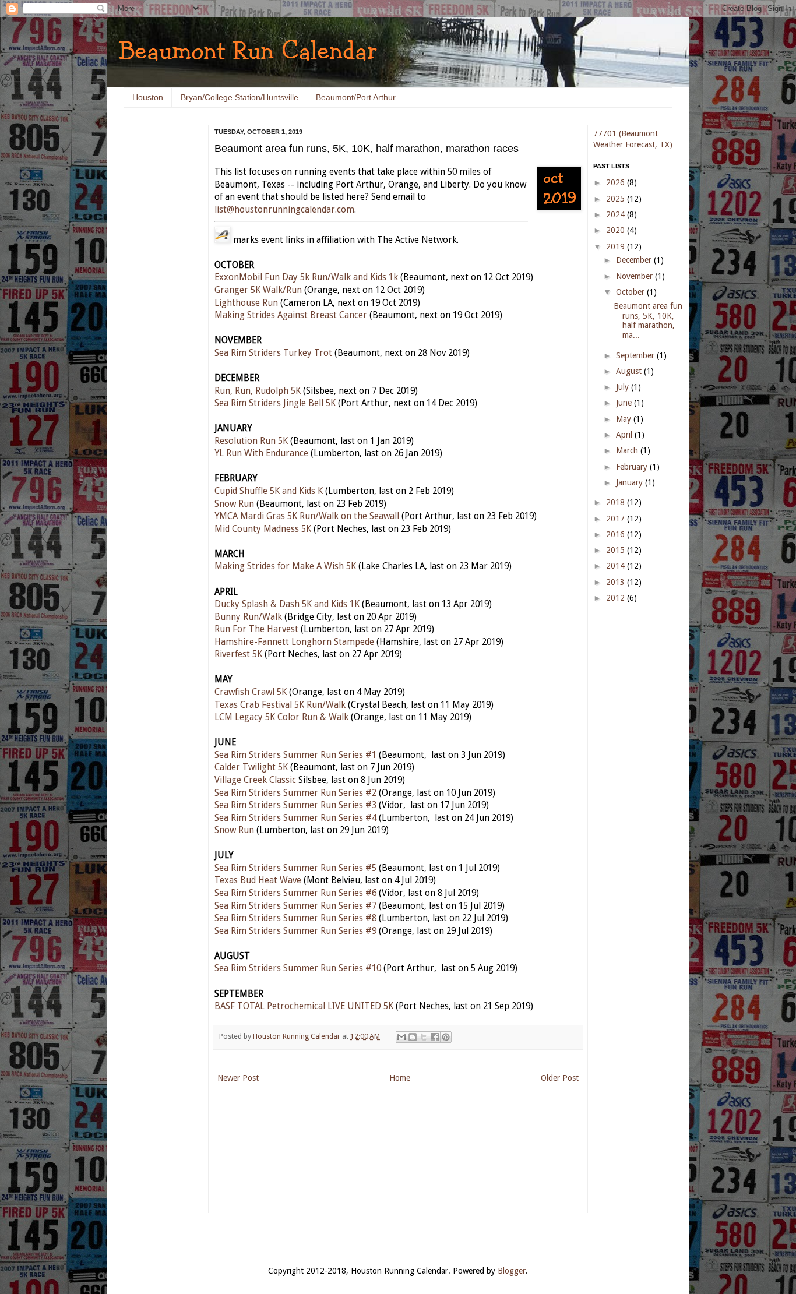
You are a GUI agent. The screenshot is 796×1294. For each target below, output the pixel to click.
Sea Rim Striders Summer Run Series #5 (295, 868)
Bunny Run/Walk (248, 617)
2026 (616, 182)
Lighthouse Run (246, 303)
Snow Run (234, 504)
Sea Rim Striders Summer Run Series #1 (295, 755)
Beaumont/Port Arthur (356, 97)
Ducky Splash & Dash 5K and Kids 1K (287, 604)
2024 (616, 214)
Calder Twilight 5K (251, 767)
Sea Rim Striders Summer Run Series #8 (295, 918)
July (623, 387)
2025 (616, 198)
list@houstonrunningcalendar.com (284, 209)
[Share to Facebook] (435, 1037)
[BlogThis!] (412, 1037)
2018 (616, 502)
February (633, 466)
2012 (616, 597)
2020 (616, 230)
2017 (616, 518)
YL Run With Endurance (261, 453)
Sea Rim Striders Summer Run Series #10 (297, 968)
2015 (616, 550)
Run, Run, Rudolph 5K (257, 391)
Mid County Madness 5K (262, 529)
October (631, 292)
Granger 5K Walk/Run (258, 290)
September (636, 355)
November (635, 276)
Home (399, 1078)
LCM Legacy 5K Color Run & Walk (281, 717)
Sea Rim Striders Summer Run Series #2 (295, 793)
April (625, 434)
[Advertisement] (159, 303)
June (625, 402)
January (630, 482)
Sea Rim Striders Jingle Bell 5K (275, 403)
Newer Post (238, 1078)
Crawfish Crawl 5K (250, 692)
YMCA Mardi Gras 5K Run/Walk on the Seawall (306, 516)
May (624, 419)
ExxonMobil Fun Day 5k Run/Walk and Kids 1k (306, 277)
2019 (616, 246)
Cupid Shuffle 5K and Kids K (268, 491)
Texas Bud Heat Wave (257, 880)
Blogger (512, 1270)
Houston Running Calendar (297, 1036)
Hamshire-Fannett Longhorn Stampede (294, 642)
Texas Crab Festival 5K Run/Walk (280, 705)
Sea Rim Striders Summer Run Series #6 (295, 893)
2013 (616, 582)
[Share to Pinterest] (446, 1037)
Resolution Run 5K (251, 441)
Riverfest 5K (238, 654)
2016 (616, 534)
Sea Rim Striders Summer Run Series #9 (295, 931)
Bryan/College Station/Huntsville (239, 97)
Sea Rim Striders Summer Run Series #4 (295, 818)
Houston (147, 97)
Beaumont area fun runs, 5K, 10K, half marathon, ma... (648, 320)
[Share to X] (423, 1037)
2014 (616, 565)
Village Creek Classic (255, 780)
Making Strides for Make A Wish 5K (285, 566)
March (628, 450)
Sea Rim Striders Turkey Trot (273, 353)
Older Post (560, 1078)
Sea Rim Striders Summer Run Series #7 (295, 906)
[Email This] (401, 1037)
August (630, 371)
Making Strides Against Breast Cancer (290, 315)
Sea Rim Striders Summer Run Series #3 (295, 805)
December (635, 260)
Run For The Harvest (256, 629)
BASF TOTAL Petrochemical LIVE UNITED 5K (303, 1006)
